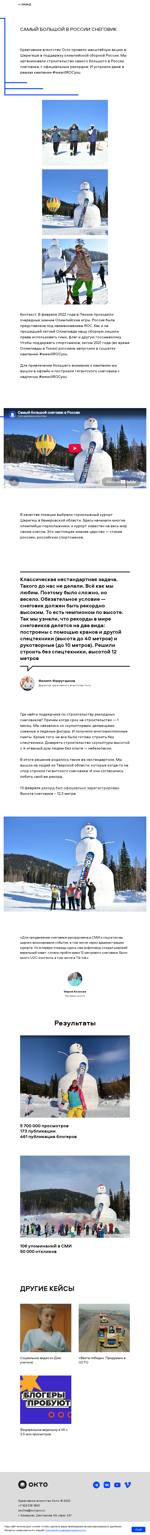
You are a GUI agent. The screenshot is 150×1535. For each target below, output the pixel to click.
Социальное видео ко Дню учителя (40, 1360)
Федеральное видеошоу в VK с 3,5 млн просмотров (44, 1431)
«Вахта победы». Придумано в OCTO (102, 1360)
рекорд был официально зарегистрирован (80, 787)
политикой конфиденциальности (65, 1530)
